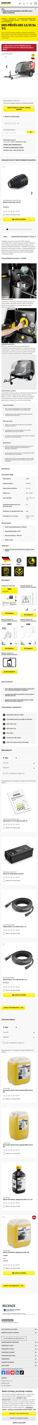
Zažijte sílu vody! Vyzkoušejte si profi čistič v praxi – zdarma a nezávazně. (18, 12)
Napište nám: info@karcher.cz (12, 144)
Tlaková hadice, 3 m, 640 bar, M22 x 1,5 (14, 927)
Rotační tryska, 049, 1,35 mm (12, 202)
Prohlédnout (10, 672)
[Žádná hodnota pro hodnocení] (10, 123)
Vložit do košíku (20, 219)
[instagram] (8, 1372)
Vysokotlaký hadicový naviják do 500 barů (19, 719)
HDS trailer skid (11, 724)
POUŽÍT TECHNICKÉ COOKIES (19, 1418)
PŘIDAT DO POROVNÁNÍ (12, 117)
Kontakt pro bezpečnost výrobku (13, 147)
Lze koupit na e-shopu (16, 773)
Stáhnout (10, 613)
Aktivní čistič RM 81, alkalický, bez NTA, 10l (16, 1252)
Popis (5, 237)
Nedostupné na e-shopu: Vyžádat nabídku (19, 108)
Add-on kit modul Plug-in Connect (13, 874)
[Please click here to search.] (31, 132)
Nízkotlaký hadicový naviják (15, 715)
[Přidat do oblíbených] (6, 57)
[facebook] (3, 1372)
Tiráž (34, 1409)
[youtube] (13, 1372)
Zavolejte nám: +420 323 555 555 (13, 150)
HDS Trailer (9, 733)
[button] (6, 66)
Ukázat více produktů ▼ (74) (13, 1286)
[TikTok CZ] (22, 1372)
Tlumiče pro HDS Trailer (13, 738)
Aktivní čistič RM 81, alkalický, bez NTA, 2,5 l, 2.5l (17, 1199)
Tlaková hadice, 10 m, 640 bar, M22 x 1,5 (15, 979)
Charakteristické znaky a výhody (23, 237)
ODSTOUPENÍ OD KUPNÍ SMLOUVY (14, 1338)
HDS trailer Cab (11, 728)
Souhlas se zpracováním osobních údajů (20, 1409)
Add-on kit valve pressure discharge (17, 742)
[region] (19, 1406)
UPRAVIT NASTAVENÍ (19, 1423)
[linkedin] (17, 1372)
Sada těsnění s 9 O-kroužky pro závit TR (15, 821)
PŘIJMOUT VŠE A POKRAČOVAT (19, 1413)
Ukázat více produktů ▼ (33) (13, 1008)
